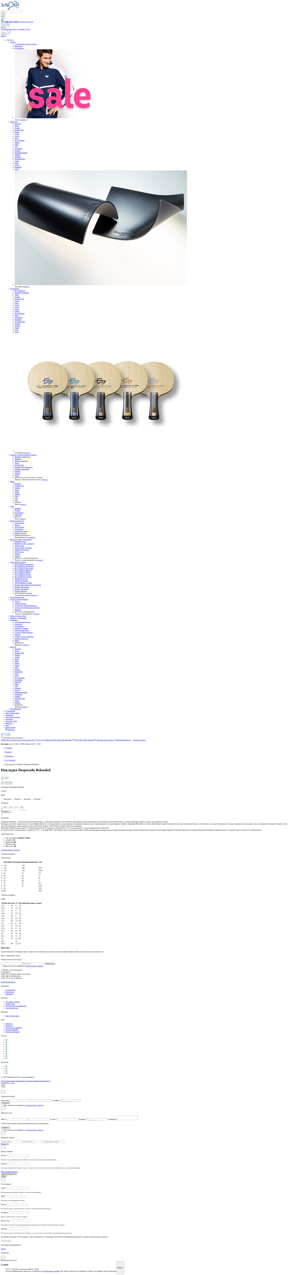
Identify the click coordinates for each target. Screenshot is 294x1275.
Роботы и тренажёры (18, 618)
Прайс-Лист (10, 1004)
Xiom (17, 126)
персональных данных (34, 966)
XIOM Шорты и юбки (23, 583)
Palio (16, 163)
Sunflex (17, 473)
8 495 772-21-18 (41, 740)
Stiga (16, 138)
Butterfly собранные (22, 457)
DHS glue (18, 515)
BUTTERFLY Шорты (23, 570)
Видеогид (9, 719)
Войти (4, 1176)
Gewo (17, 136)
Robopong (18, 672)
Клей (12, 506)
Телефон (55, 1100)
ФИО (4, 1119)
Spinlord (18, 157)
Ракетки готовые (21, 628)
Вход (7, 725)
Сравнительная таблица (10, 850)
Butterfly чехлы (20, 542)
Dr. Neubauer (20, 140)
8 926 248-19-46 (62, 740)
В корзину (5, 812)
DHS (16, 145)
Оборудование (20, 604)
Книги (17, 525)
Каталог (9, 752)
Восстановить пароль (9, 1172)
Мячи (12, 482)
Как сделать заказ (12, 713)
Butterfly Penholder (22, 293)
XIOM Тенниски (21, 579)
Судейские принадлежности (26, 606)
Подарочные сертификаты (16, 1006)
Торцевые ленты (21, 531)
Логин (4, 1155)
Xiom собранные (21, 461)
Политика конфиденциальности (37, 1081)
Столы (17, 601)
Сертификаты (15, 709)
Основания (19, 48)
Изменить (5, 1144)
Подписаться (49, 963)
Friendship (18, 149)
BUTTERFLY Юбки (22, 573)
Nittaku (17, 155)
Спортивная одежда (18, 562)
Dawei (17, 690)
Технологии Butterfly (14, 1028)
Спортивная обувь (17, 597)
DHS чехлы (19, 552)
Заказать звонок (139, 740)
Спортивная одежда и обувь (26, 44)
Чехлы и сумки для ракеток (21, 539)
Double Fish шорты (22, 587)
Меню (3, 36)
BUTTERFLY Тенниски (24, 564)
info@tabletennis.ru (123, 740)
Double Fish (19, 130)
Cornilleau (18, 694)
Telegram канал (104, 740)
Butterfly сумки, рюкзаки (24, 544)
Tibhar (17, 142)
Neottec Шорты (21, 591)
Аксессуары (19, 523)
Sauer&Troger (20, 159)
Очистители (19, 527)
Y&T (17, 674)
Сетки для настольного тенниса (27, 608)
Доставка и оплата (13, 717)
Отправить (5, 1103)
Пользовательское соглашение (13, 1081)
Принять (120, 1268)
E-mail (53, 1119)
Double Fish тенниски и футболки (28, 585)
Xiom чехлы (19, 546)
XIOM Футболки (21, 581)
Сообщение (112, 1119)
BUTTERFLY (20, 291)
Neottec (17, 151)
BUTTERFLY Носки (23, 575)
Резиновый (19, 513)
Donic (17, 132)
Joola (16, 169)
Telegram (11, 730)
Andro (17, 134)
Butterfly (18, 124)
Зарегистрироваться (9, 1174)
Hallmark (18, 167)
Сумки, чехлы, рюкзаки (24, 637)
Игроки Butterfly (12, 1030)
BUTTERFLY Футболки (24, 566)
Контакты (9, 715)
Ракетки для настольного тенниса (23, 455)
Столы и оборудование (19, 599)
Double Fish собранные (24, 467)
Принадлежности (17, 521)
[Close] (3, 1086)
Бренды (13, 647)
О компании (10, 711)
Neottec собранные (22, 469)
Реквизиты (10, 992)
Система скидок (12, 1008)
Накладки (18, 46)
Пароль (4, 1164)
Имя (3, 1196)
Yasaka (17, 128)
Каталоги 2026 (11, 721)
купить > (24, 120)
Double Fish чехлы (22, 550)
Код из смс (5, 1221)
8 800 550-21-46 (15, 740)
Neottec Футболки (22, 589)
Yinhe (17, 161)
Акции (13, 42)
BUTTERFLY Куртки (23, 577)
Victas (17, 165)
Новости (9, 723)
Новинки (13, 620)
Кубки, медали (20, 533)
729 (16, 147)
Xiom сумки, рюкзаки (23, 548)
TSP (16, 500)
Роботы (18, 634)
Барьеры (18, 610)
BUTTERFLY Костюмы (24, 568)
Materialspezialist (21, 153)
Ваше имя (5, 1100)
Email (4, 1188)
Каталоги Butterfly (13, 1032)
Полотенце (19, 529)
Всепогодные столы (18, 616)
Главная (9, 748)
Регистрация (10, 727)
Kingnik (18, 688)
